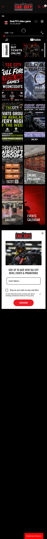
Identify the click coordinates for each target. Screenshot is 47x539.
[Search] (39, 6)
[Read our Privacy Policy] (39, 294)
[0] (43, 6)
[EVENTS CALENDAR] (34, 205)
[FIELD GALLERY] (12, 205)
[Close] (42, 233)
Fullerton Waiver (33, 536)
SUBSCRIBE (23, 302)
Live (3, 16)
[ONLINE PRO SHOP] (34, 164)
